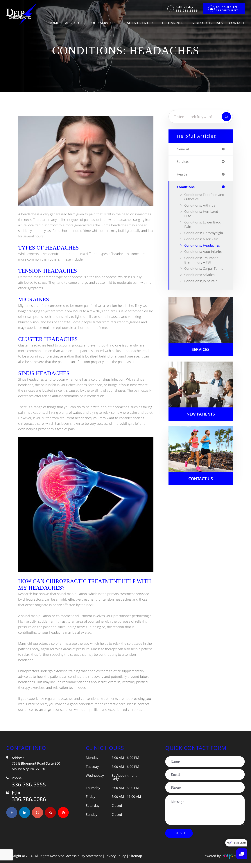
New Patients (201, 414)
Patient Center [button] (139, 23)
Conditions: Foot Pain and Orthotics (204, 196)
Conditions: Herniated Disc (201, 213)
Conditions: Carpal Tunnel (204, 268)
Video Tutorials (207, 23)
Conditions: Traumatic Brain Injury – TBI (201, 260)
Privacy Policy (115, 856)
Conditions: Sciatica (199, 274)
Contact (237, 23)
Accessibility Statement (84, 856)
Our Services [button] (103, 23)
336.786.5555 (187, 10)
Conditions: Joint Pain (201, 281)
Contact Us (200, 478)
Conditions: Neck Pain (201, 239)
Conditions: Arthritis (199, 205)
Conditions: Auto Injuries (203, 251)
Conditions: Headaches (202, 245)
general (183, 149)
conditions (186, 187)
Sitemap (135, 856)
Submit (179, 833)
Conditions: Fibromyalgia (203, 233)
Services (200, 349)
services (183, 161)
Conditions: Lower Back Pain (202, 224)
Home (54, 23)
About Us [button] (74, 23)
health (182, 174)
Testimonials (174, 23)
